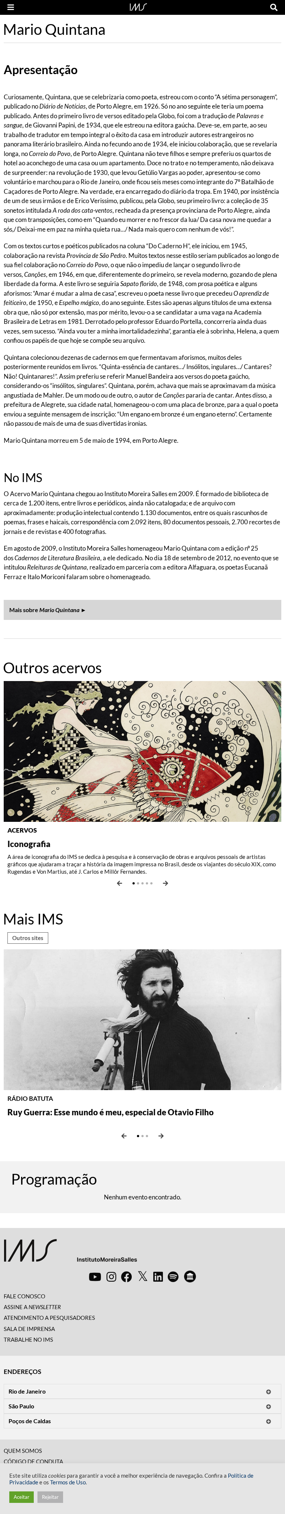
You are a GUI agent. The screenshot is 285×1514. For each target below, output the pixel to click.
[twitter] (142, 1276)
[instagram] (111, 1276)
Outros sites (27, 937)
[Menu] (11, 7)
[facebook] (126, 1276)
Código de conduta (33, 1461)
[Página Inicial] (138, 6)
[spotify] (173, 1276)
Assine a (32, 1307)
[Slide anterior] (119, 883)
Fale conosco (24, 1296)
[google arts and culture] (190, 1276)
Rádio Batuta (30, 1098)
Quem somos (23, 1450)
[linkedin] (158, 1276)
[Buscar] (273, 7)
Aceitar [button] (21, 1497)
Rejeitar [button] (50, 1497)
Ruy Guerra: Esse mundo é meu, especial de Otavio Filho (110, 1112)
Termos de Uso (68, 1482)
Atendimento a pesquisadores (49, 1317)
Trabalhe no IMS (28, 1339)
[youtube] (95, 1276)
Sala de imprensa (29, 1328)
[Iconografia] (142, 750)
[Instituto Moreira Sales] (70, 1253)
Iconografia (28, 844)
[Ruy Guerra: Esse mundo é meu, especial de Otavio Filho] (142, 1018)
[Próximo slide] (165, 883)
